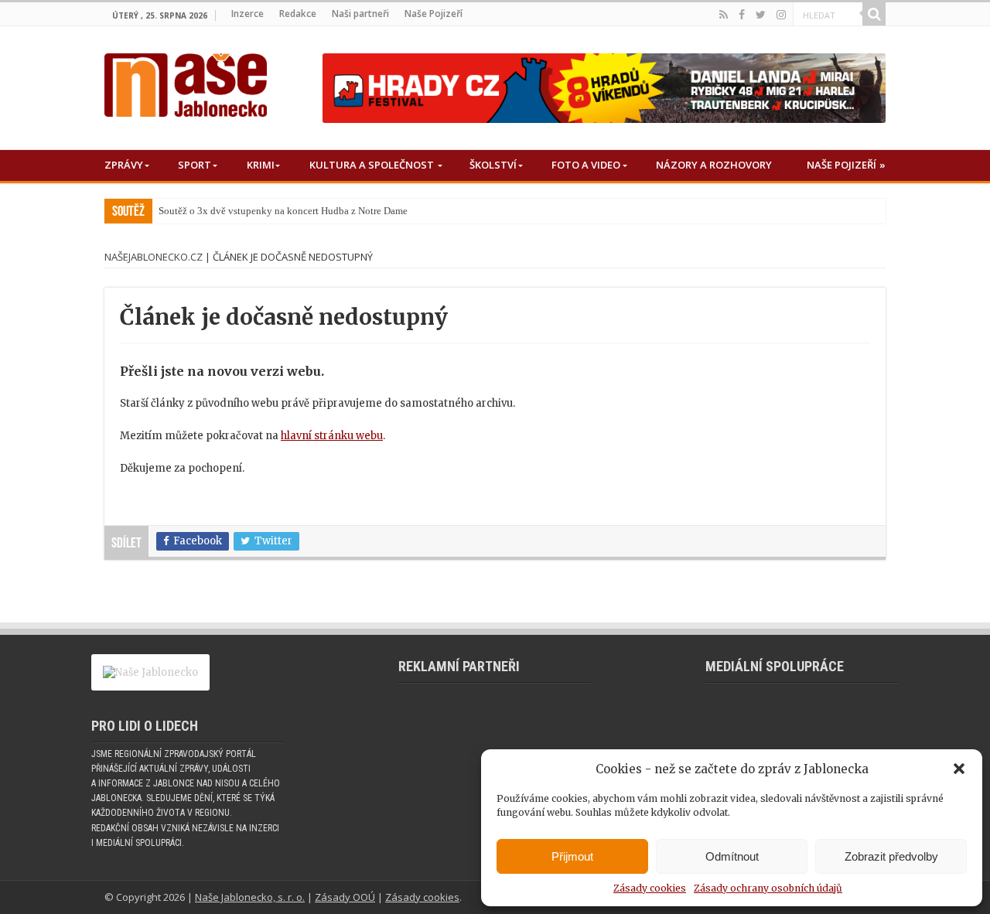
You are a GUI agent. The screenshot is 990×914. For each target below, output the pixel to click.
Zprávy (123, 165)
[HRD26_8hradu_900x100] (604, 87)
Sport (194, 165)
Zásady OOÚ (345, 897)
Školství (493, 165)
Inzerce (247, 13)
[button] (959, 768)
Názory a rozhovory (714, 165)
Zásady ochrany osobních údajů (768, 888)
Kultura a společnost (371, 165)
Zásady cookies (649, 888)
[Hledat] (874, 14)
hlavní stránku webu (332, 435)
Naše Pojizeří (434, 13)
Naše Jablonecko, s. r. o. (250, 897)
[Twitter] (760, 14)
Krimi (261, 165)
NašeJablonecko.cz (153, 257)
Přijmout (572, 856)
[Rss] (723, 14)
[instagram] (781, 14)
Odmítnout (732, 856)
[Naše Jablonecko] (185, 82)
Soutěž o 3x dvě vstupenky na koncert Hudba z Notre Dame (283, 211)
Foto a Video (585, 165)
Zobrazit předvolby (891, 856)
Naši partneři (360, 13)
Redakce (297, 13)
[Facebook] (741, 14)
